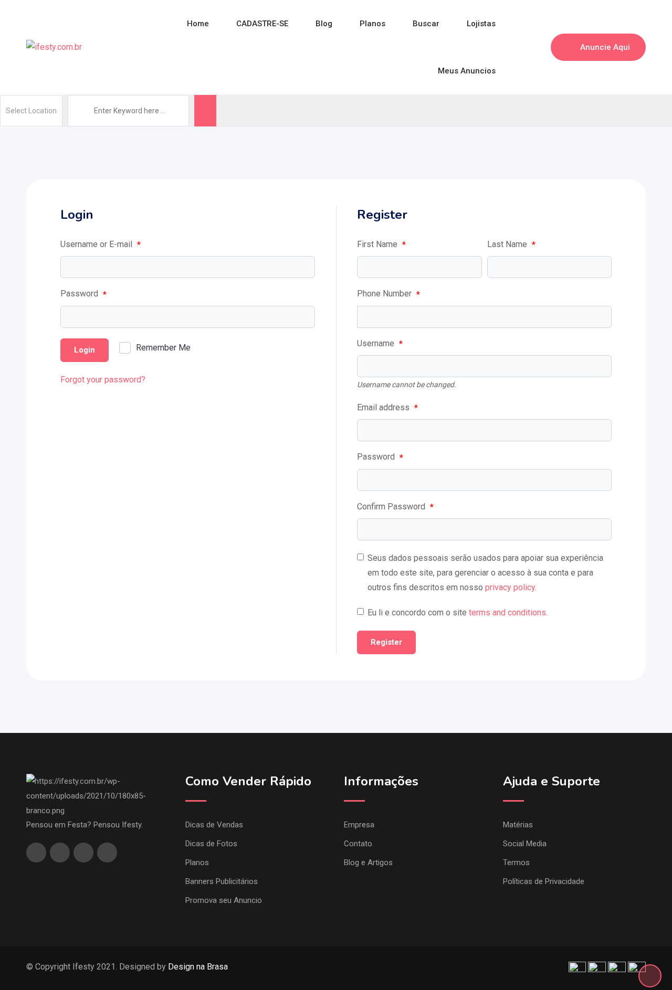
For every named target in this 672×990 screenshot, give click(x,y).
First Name (381, 244)
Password (83, 294)
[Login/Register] (537, 47)
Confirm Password (395, 507)
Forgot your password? (102, 380)
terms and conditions (507, 613)
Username (380, 343)
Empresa (359, 824)
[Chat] (520, 47)
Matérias (518, 824)
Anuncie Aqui (605, 47)
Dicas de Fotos (211, 843)
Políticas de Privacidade (543, 881)
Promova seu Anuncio (223, 900)
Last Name (511, 244)
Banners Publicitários (221, 881)
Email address (387, 407)
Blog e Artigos (368, 862)
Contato (358, 843)
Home (198, 23)
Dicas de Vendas (214, 824)
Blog (324, 23)
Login (84, 350)
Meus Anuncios (467, 71)
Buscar (426, 23)
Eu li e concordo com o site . (458, 613)
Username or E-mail (100, 244)
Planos (372, 23)
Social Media (525, 843)
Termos (516, 862)
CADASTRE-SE (262, 23)
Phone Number (388, 294)
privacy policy (510, 587)
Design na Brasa (198, 967)
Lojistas (481, 23)
